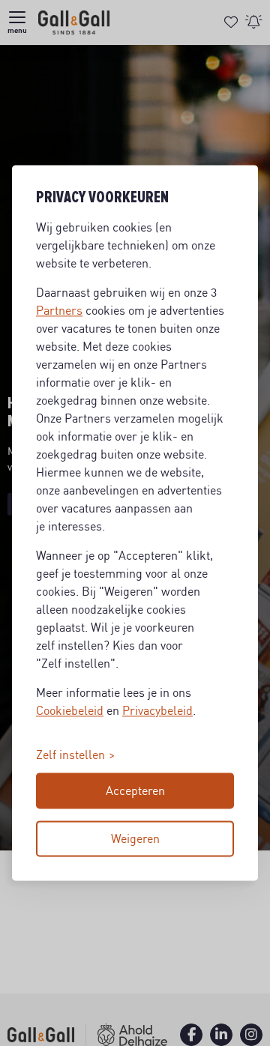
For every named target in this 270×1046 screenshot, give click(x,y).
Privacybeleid (157, 711)
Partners (59, 310)
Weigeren (135, 839)
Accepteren (135, 791)
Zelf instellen (70, 755)
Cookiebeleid (70, 711)
